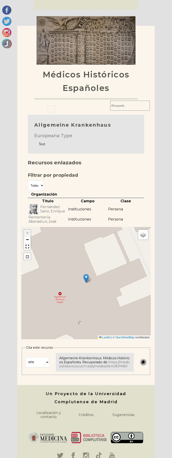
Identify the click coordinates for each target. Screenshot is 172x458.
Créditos (86, 415)
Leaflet (106, 337)
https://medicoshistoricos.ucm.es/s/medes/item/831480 (94, 364)
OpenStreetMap (125, 337)
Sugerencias (123, 415)
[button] (86, 278)
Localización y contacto (49, 415)
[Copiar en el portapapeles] (143, 362)
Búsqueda (105, 106)
